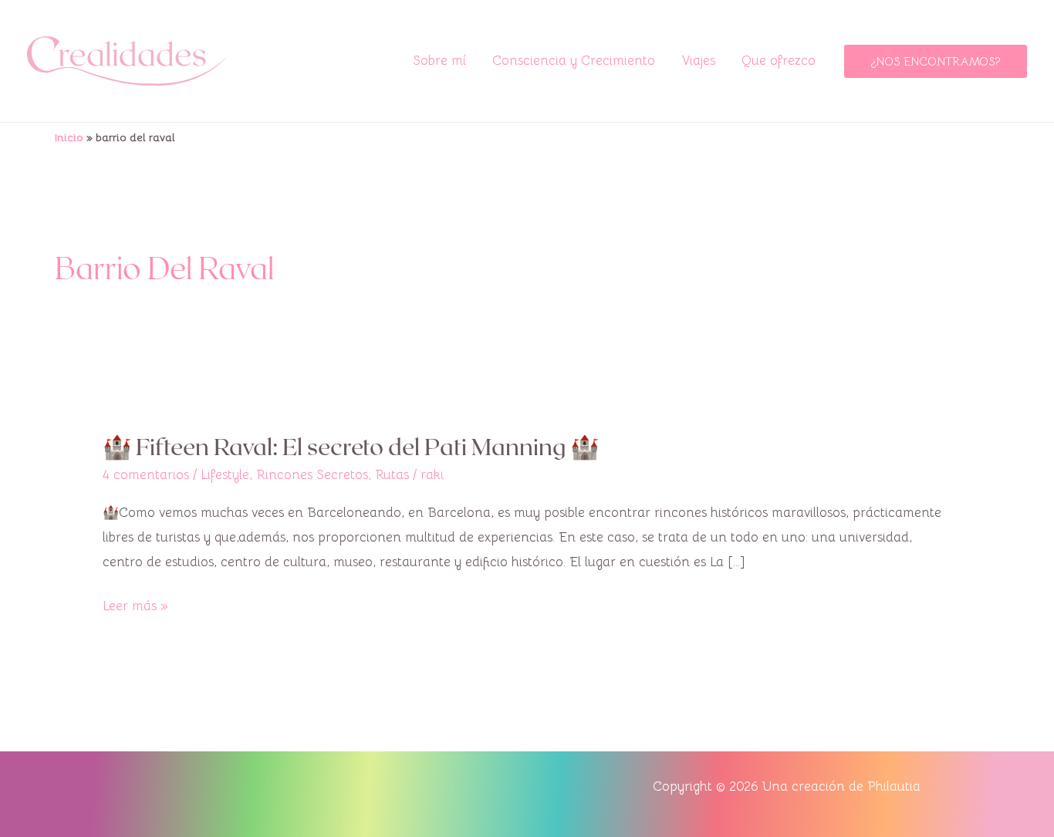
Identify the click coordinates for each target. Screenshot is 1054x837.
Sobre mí (439, 60)
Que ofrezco (779, 60)
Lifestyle (225, 475)
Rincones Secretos (312, 475)
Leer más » (135, 604)
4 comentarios (146, 475)
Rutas (392, 475)
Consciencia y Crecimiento (573, 60)
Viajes (698, 60)
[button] (935, 61)
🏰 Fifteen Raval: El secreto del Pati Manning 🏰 (351, 446)
